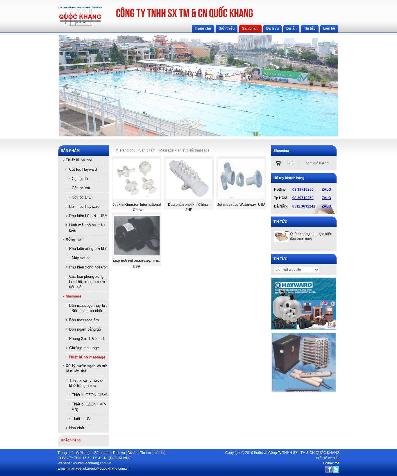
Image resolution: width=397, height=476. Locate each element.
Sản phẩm (102, 453)
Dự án (132, 453)
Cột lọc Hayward (83, 169)
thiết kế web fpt (327, 458)
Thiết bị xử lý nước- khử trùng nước (86, 383)
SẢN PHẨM (70, 151)
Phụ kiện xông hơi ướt (88, 267)
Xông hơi (74, 239)
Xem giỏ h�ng (317, 163)
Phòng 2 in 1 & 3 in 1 (87, 338)
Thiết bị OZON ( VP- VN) (89, 407)
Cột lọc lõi (80, 178)
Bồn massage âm (84, 320)
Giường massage (84, 348)
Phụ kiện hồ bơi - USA (88, 216)
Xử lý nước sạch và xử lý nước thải (86, 368)
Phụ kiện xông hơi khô (88, 248)
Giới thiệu (84, 453)
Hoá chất (76, 428)
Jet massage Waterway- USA (241, 205)
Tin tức (145, 453)
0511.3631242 (303, 206)
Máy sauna (81, 258)
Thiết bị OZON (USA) (90, 395)
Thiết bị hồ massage (87, 357)
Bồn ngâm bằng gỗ (85, 329)
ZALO (326, 189)
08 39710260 (303, 189)
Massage (73, 296)
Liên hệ (159, 453)
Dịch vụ (119, 453)
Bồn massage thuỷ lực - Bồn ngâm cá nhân (88, 308)
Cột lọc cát (81, 188)
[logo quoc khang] (80, 27)
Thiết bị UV (81, 418)
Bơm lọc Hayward (84, 206)
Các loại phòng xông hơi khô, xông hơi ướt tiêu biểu (88, 281)
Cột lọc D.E (81, 197)
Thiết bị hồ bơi (79, 160)
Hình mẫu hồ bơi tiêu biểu (87, 227)
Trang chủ (127, 150)
